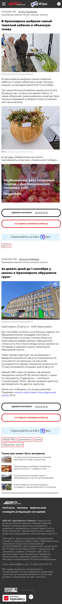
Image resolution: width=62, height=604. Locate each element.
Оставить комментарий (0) (31, 223)
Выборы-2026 (38, 508)
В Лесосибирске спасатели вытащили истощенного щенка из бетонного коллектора (35, 486)
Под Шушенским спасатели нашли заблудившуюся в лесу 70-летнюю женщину (34, 477)
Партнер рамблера (27, 590)
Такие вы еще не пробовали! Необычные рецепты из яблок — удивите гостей (32, 467)
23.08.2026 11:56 (9, 259)
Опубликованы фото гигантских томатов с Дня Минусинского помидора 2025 (29, 184)
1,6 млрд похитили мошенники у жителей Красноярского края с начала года (32, 458)
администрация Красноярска (17, 321)
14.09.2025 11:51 (8, 11)
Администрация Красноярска (17, 74)
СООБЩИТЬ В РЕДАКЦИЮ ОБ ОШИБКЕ (23, 512)
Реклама (22, 508)
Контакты (8, 508)
